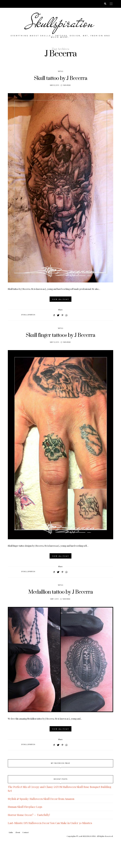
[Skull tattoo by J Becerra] (60, 187)
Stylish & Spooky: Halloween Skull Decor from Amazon (41, 799)
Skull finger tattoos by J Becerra (60, 335)
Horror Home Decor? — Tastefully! (29, 815)
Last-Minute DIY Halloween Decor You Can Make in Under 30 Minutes (50, 823)
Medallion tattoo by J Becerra (60, 592)
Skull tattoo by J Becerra (60, 78)
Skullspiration (60, 23)
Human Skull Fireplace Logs (25, 807)
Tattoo (60, 71)
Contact (25, 832)
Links (11, 832)
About (17, 832)
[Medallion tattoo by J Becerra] (60, 659)
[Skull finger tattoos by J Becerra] (60, 444)
